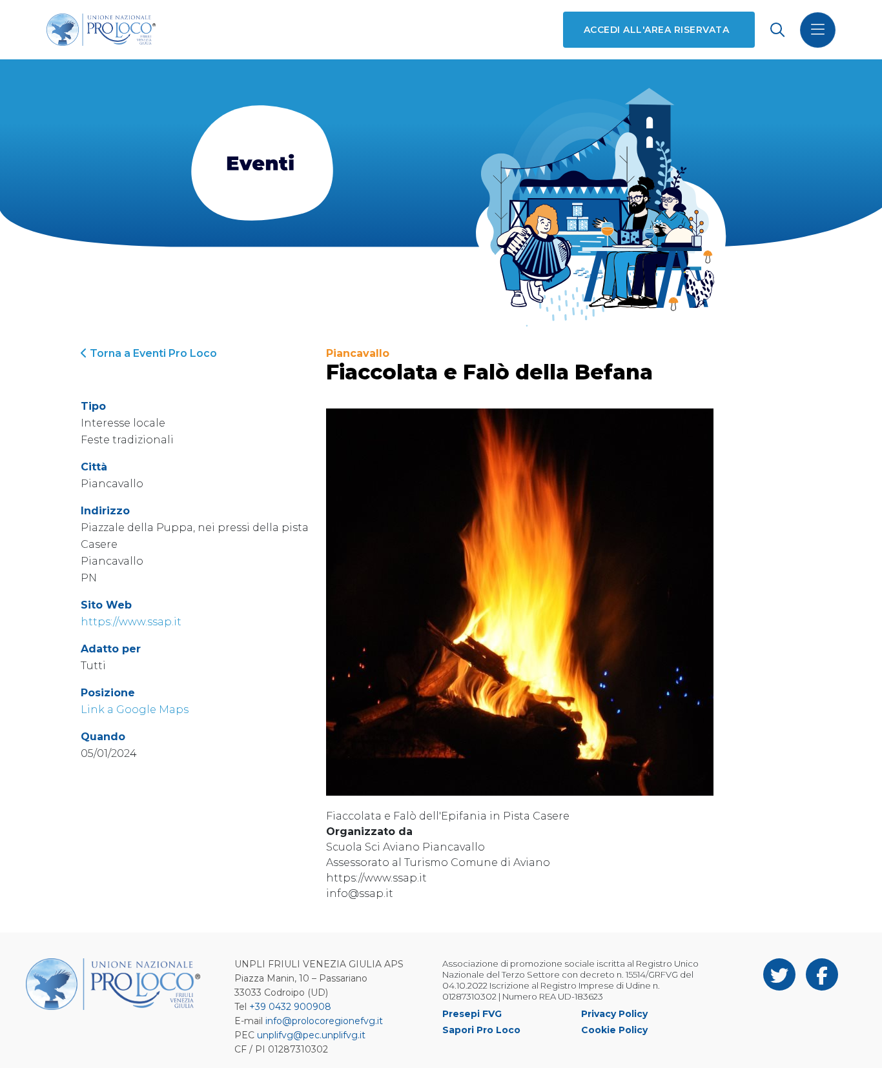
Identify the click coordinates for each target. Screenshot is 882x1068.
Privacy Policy (614, 1014)
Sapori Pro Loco (481, 1030)
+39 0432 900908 (290, 1007)
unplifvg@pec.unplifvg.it (311, 1035)
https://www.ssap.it (131, 622)
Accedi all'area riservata (656, 29)
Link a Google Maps (135, 709)
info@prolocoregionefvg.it (324, 1021)
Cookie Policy (614, 1030)
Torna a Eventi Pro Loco (152, 353)
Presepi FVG (472, 1014)
